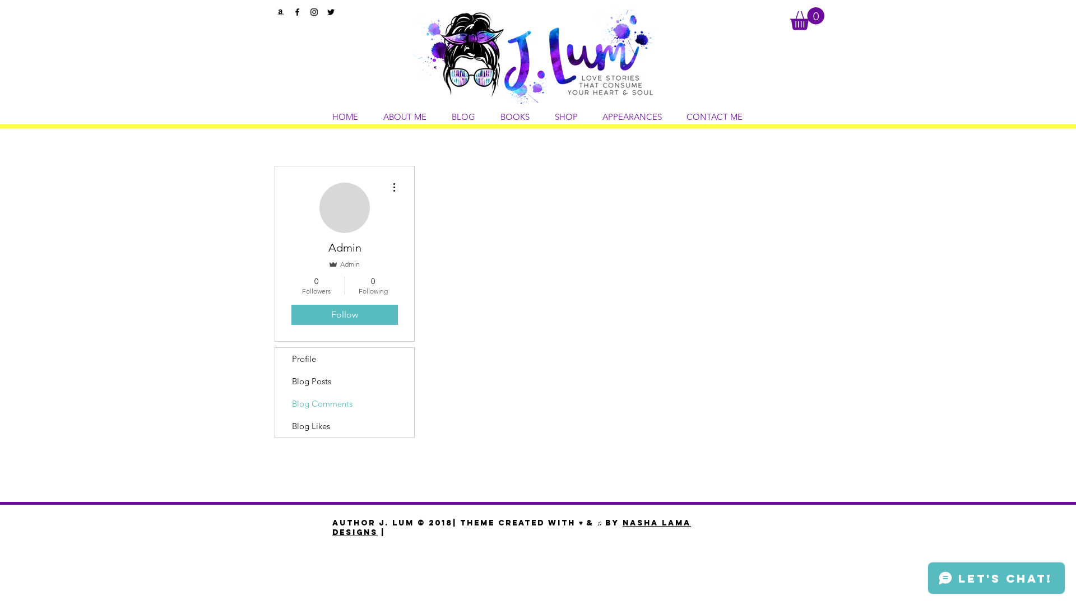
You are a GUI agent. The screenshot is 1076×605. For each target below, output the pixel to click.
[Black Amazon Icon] (280, 12)
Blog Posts (311, 381)
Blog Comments (322, 403)
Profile (304, 358)
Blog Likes (311, 426)
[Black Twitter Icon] (331, 12)
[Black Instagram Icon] (314, 12)
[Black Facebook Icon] (297, 12)
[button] (807, 18)
